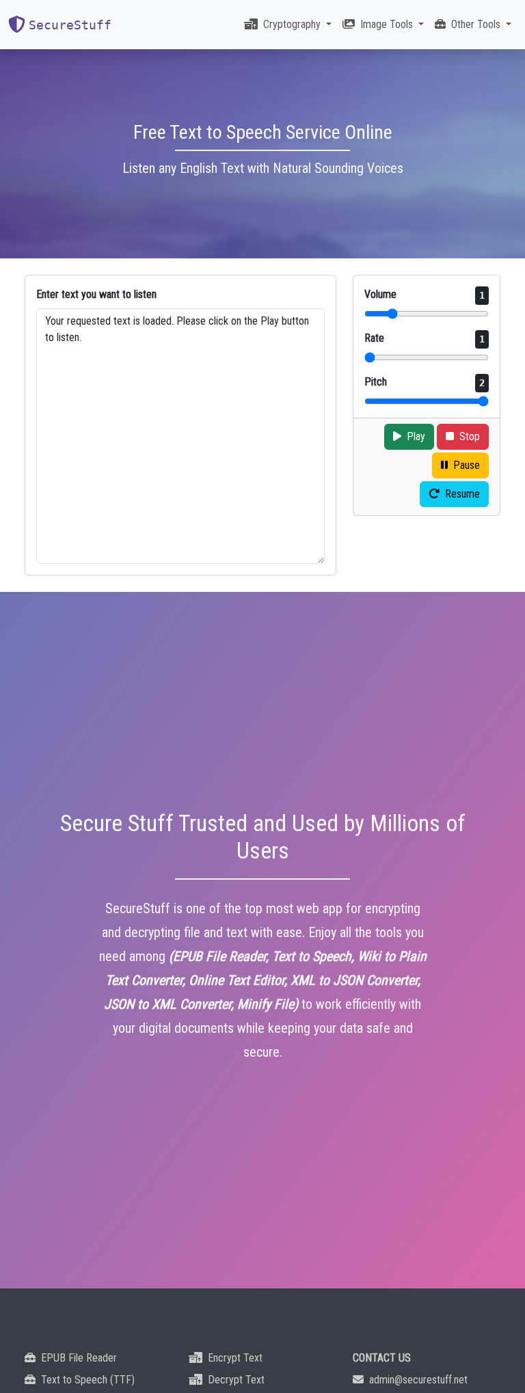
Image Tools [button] (388, 24)
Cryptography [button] (293, 24)
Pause (466, 465)
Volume (424, 294)
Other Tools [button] (477, 24)
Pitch (424, 381)
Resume (462, 493)
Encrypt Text (235, 1357)
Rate (424, 338)
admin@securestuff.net (418, 1379)
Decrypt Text (236, 1379)
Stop (469, 436)
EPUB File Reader (79, 1357)
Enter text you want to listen (96, 294)
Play (416, 436)
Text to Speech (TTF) (88, 1379)
